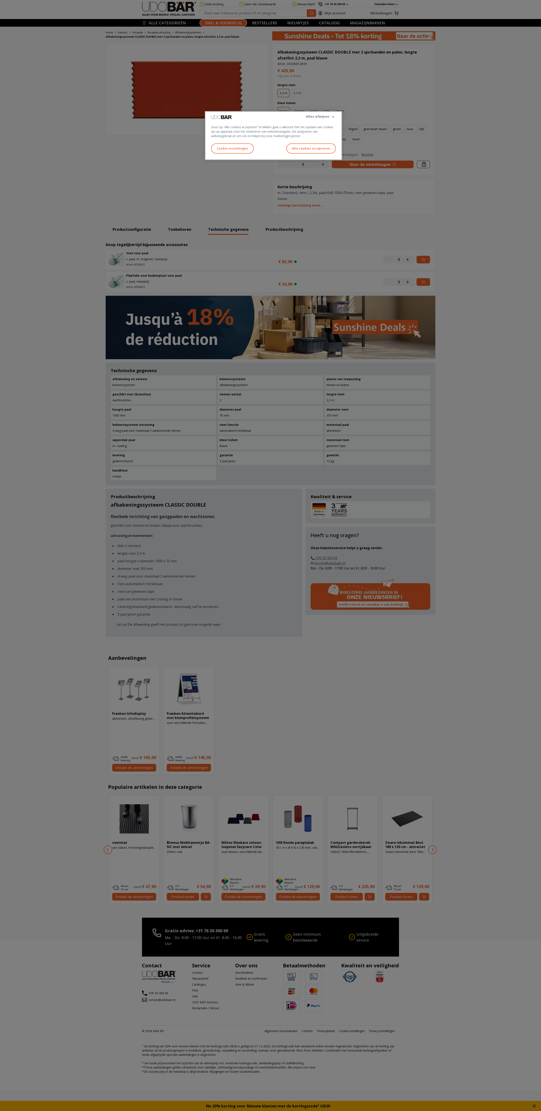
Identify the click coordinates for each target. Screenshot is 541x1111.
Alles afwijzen (317, 116)
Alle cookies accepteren (311, 148)
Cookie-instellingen (232, 148)
